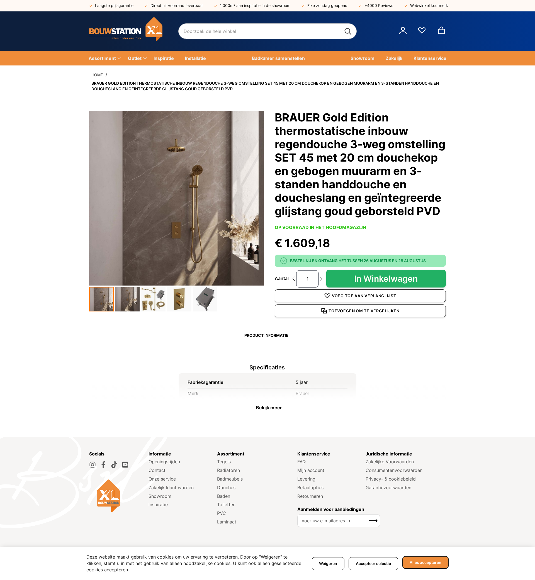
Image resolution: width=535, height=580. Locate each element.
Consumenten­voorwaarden (394, 470)
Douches (226, 487)
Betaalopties (310, 487)
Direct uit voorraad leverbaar (176, 5)
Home (97, 74)
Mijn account (310, 470)
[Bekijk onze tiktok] (114, 465)
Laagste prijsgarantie (114, 5)
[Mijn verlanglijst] (422, 32)
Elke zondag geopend (327, 5)
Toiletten (226, 504)
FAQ (301, 461)
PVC (221, 513)
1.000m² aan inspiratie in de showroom (255, 5)
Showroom (160, 496)
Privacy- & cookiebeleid (391, 479)
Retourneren (310, 496)
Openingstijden (164, 461)
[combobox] (267, 31)
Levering (306, 479)
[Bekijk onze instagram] (92, 465)
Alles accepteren (425, 562)
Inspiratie (158, 504)
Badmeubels (230, 479)
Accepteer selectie (373, 563)
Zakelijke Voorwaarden (390, 461)
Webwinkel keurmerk (429, 5)
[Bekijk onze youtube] (125, 465)
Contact (157, 470)
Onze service (162, 479)
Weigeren (328, 563)
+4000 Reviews (378, 5)
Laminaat (226, 522)
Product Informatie (266, 335)
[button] (403, 31)
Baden (223, 496)
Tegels (224, 461)
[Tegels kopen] (133, 31)
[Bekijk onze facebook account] (103, 465)
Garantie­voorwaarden (388, 487)
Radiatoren (228, 470)
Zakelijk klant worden (171, 487)
